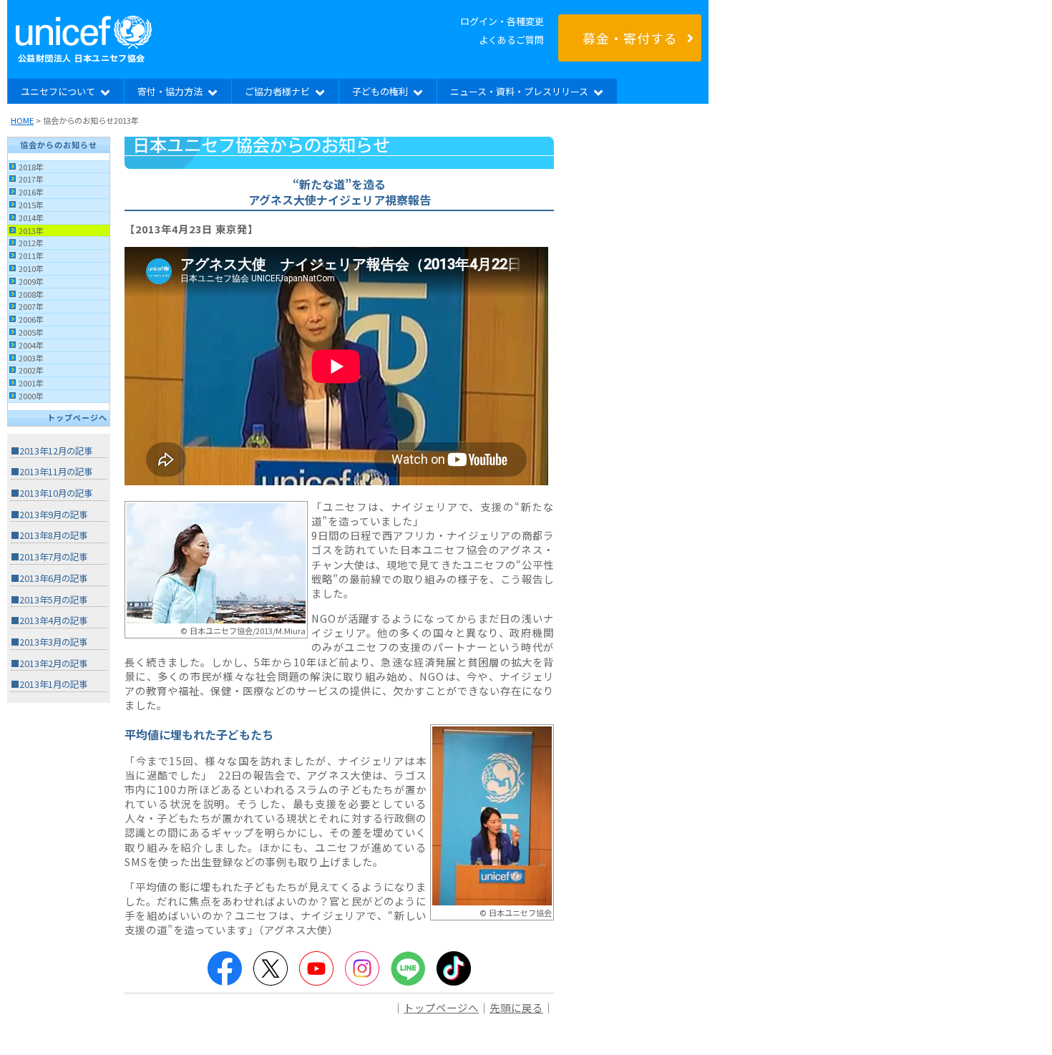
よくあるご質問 (511, 39)
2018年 (31, 166)
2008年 (31, 294)
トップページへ (77, 417)
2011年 (31, 255)
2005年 (31, 332)
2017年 (31, 179)
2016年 (31, 192)
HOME (22, 120)
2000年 (31, 396)
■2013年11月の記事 (51, 471)
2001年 (31, 383)
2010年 (31, 268)
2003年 (31, 358)
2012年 (31, 242)
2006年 (31, 319)
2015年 (31, 204)
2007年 (31, 306)
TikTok (454, 968)
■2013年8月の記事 (49, 535)
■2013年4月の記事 (49, 620)
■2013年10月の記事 (51, 493)
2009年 (31, 281)
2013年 (31, 230)
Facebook (225, 968)
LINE (408, 968)
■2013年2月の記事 (49, 663)
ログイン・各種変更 (502, 21)
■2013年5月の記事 (49, 599)
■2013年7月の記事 (49, 556)
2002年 (31, 370)
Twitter (270, 968)
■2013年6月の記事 (49, 578)
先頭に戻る (516, 1007)
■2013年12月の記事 (51, 450)
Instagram (362, 968)
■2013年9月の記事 (49, 514)
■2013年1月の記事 (49, 684)
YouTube (316, 968)
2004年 (31, 345)
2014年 (31, 217)
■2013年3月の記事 (49, 642)
